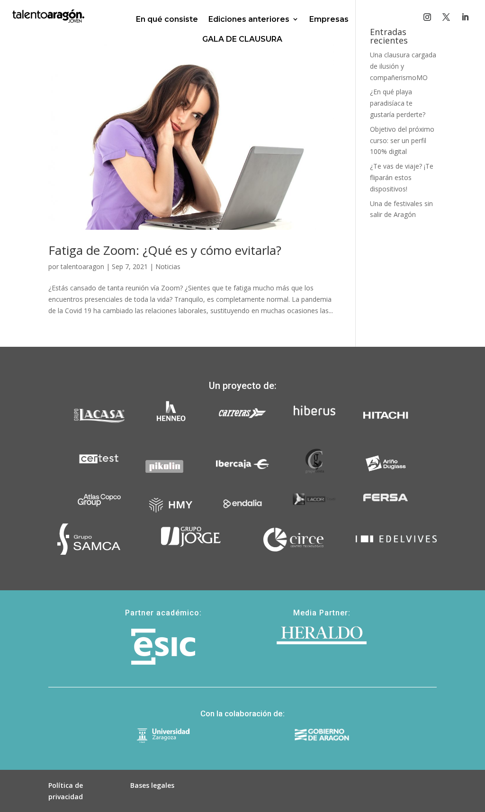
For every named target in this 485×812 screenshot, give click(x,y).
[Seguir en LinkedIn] (465, 17)
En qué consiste (167, 19)
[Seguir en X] (446, 17)
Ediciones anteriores (248, 19)
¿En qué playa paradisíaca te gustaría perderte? (397, 103)
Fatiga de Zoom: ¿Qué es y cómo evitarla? (164, 250)
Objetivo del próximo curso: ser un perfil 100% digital (402, 140)
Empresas (329, 19)
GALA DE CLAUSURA (242, 39)
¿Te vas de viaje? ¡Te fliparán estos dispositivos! (401, 177)
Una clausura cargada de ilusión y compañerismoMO (403, 66)
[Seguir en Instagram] (427, 17)
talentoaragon (82, 266)
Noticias (167, 266)
